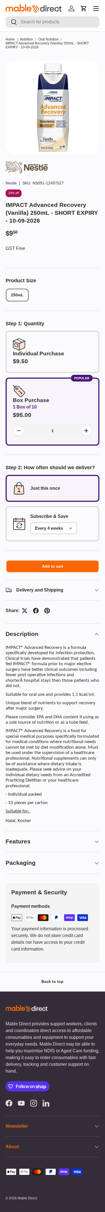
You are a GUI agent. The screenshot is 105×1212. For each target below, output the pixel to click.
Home (10, 39)
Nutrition (26, 39)
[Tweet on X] (24, 610)
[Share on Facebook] (35, 610)
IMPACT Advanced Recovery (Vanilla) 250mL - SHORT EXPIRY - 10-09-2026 (47, 45)
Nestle (11, 183)
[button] (84, 8)
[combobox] (52, 22)
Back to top (52, 981)
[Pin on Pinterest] (47, 610)
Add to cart (52, 566)
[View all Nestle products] (27, 164)
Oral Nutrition (48, 39)
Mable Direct (27, 1198)
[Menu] (96, 8)
